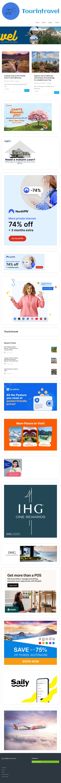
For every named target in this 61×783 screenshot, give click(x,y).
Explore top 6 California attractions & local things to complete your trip (44, 78)
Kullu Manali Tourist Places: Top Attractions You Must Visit (11, 348)
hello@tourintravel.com (10, 758)
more (27, 90)
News (44, 22)
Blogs (50, 22)
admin (7, 89)
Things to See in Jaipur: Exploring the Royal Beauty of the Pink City (11, 359)
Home (37, 22)
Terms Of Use (5, 776)
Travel (57, 22)
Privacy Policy (5, 774)
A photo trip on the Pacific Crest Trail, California (14, 77)
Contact (4, 767)
